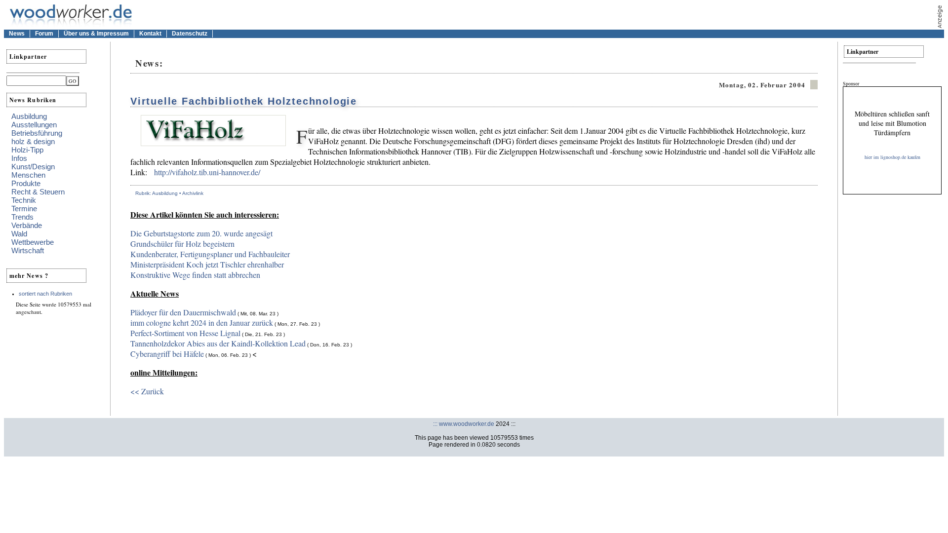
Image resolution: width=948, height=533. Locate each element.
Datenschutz (189, 33)
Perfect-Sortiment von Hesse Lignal (185, 333)
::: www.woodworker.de (463, 423)
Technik (23, 200)
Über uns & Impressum (96, 33)
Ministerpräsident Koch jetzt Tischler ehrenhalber (207, 264)
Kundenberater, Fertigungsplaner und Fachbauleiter (210, 254)
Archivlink (192, 193)
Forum (44, 33)
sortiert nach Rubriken (45, 294)
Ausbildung (29, 116)
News (17, 33)
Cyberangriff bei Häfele (167, 353)
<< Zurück (147, 391)
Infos (19, 158)
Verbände (26, 225)
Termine (24, 208)
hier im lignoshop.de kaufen (892, 156)
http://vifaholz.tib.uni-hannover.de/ (207, 172)
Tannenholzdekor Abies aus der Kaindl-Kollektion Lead (218, 343)
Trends (22, 217)
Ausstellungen (34, 124)
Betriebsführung (36, 133)
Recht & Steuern (38, 192)
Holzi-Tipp (27, 150)
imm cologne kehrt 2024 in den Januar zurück (201, 322)
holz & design (33, 141)
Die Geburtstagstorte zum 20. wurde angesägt (201, 233)
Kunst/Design (33, 166)
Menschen (28, 175)
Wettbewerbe (32, 242)
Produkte (25, 183)
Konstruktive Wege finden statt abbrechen (195, 274)
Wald (19, 233)
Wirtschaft (27, 250)
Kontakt (150, 33)
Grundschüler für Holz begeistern (182, 243)
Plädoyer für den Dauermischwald (183, 312)
